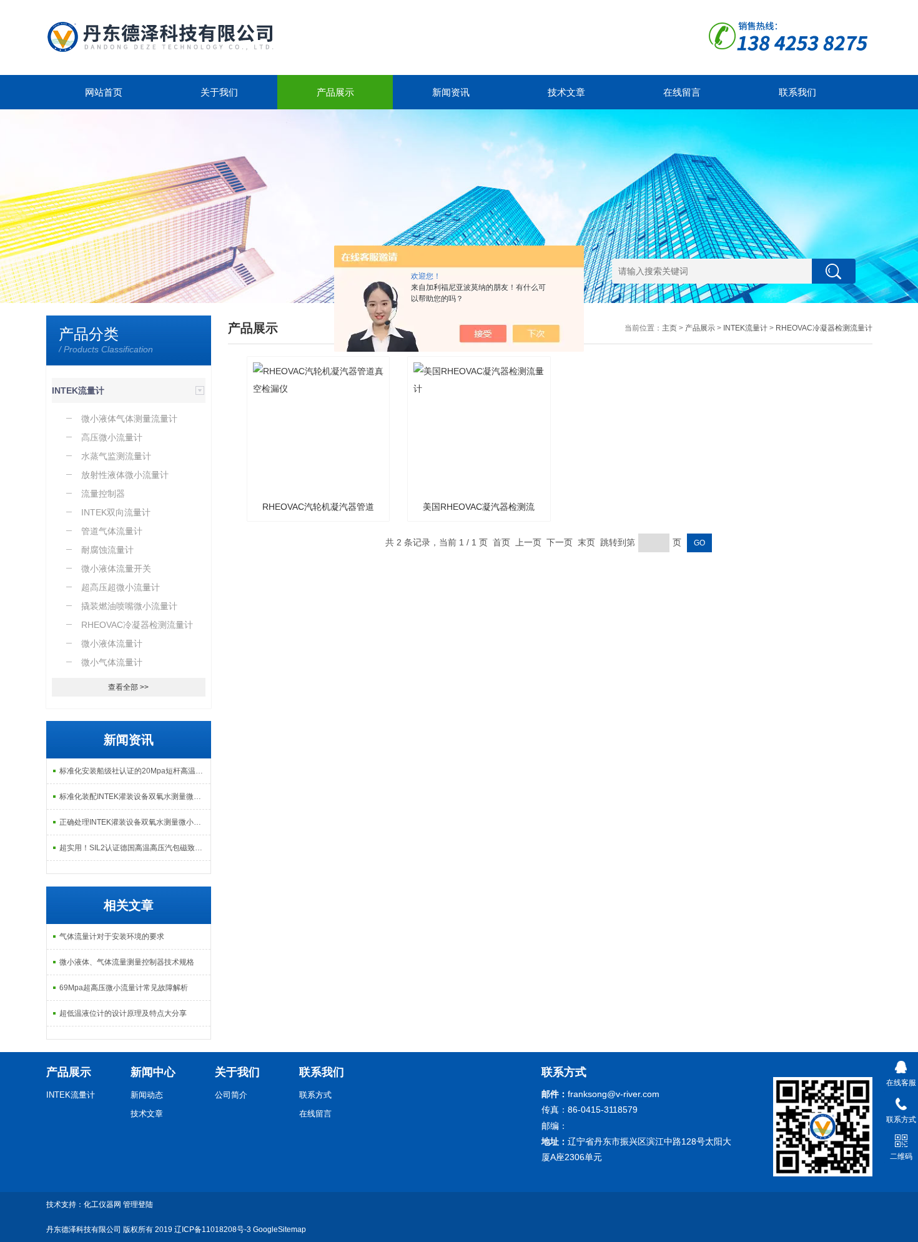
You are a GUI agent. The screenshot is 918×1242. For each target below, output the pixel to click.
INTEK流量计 (78, 390)
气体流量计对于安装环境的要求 (111, 936)
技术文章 (566, 92)
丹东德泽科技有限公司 (83, 1229)
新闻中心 (153, 1072)
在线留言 (682, 92)
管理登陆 (138, 1204)
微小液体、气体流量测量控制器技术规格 (126, 962)
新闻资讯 (451, 92)
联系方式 (315, 1095)
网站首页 (103, 92)
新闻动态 (147, 1095)
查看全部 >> (128, 687)
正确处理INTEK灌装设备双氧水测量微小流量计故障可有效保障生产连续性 (135, 822)
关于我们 (219, 92)
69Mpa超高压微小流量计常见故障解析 (123, 987)
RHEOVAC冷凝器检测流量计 (824, 328)
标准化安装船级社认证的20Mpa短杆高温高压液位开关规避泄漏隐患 (135, 771)
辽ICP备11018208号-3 (212, 1229)
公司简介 (231, 1095)
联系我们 (797, 92)
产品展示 (335, 92)
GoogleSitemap (279, 1229)
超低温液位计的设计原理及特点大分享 (123, 1013)
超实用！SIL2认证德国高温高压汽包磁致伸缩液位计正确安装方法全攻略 (135, 847)
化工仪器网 (102, 1204)
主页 (669, 328)
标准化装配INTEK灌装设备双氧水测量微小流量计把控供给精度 (135, 796)
